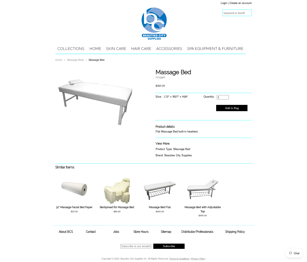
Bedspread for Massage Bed (117, 207)
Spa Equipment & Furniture (215, 48)
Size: (159, 96)
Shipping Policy (235, 231)
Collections (70, 48)
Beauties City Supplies (178, 155)
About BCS (66, 231)
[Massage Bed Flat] (159, 199)
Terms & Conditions (179, 258)
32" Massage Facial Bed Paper (74, 207)
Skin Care (116, 48)
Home (95, 48)
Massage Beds (75, 59)
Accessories (169, 48)
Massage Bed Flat (160, 207)
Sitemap (166, 231)
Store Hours (140, 231)
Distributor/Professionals (197, 231)
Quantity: (209, 96)
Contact (91, 231)
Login (224, 3)
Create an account (241, 3)
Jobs (116, 231)
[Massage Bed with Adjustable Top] (202, 199)
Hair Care (141, 48)
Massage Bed (181, 149)
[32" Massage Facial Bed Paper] (74, 203)
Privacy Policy (198, 258)
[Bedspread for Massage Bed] (117, 203)
